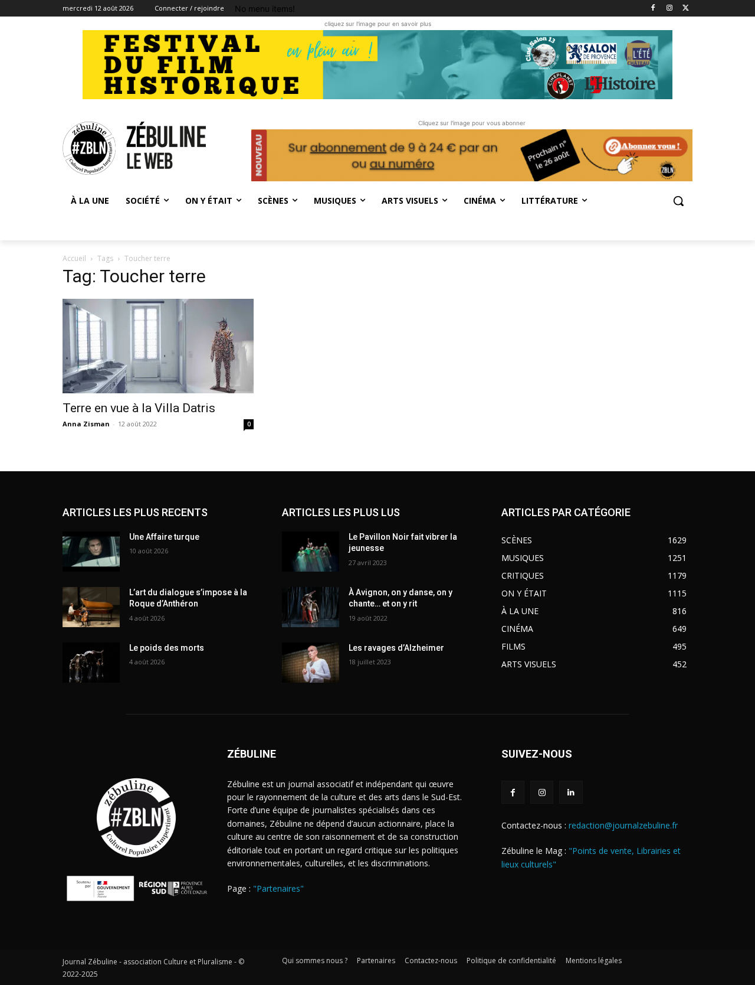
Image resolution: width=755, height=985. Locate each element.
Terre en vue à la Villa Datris (139, 408)
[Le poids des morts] (91, 662)
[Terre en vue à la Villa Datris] (158, 346)
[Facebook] (653, 8)
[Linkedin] (570, 792)
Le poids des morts (166, 648)
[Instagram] (669, 8)
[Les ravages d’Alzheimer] (310, 662)
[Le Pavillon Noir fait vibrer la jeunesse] (310, 551)
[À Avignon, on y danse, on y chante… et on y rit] (310, 607)
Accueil (74, 258)
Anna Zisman (86, 423)
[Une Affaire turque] (91, 551)
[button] (678, 201)
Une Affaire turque (164, 537)
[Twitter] (685, 8)
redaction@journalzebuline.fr (623, 825)
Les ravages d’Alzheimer (396, 648)
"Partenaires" (278, 888)
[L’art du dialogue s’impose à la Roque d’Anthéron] (91, 607)
